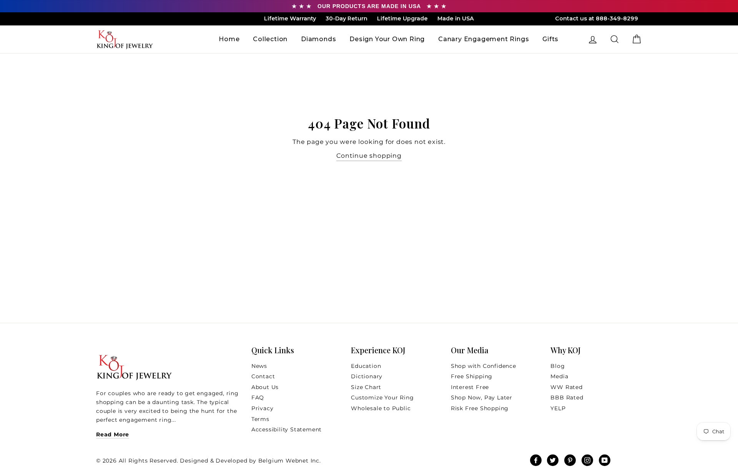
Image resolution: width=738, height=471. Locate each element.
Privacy (262, 408)
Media (559, 376)
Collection (270, 39)
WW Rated (566, 387)
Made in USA (455, 18)
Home (229, 39)
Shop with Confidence (483, 365)
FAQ (257, 397)
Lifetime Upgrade (402, 18)
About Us (265, 387)
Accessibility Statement (286, 429)
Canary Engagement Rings (483, 39)
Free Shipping (471, 376)
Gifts (550, 39)
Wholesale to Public (381, 408)
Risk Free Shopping (480, 408)
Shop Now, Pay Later (481, 397)
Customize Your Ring (382, 397)
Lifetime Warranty (290, 18)
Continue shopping (369, 155)
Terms (260, 419)
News (259, 365)
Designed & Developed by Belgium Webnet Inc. (249, 460)
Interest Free (470, 387)
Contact (263, 376)
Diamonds (318, 39)
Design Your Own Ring (387, 39)
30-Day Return (346, 18)
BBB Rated (566, 397)
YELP (557, 408)
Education (366, 365)
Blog (557, 365)
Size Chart (366, 387)
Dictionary (366, 376)
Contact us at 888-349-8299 (596, 18)
